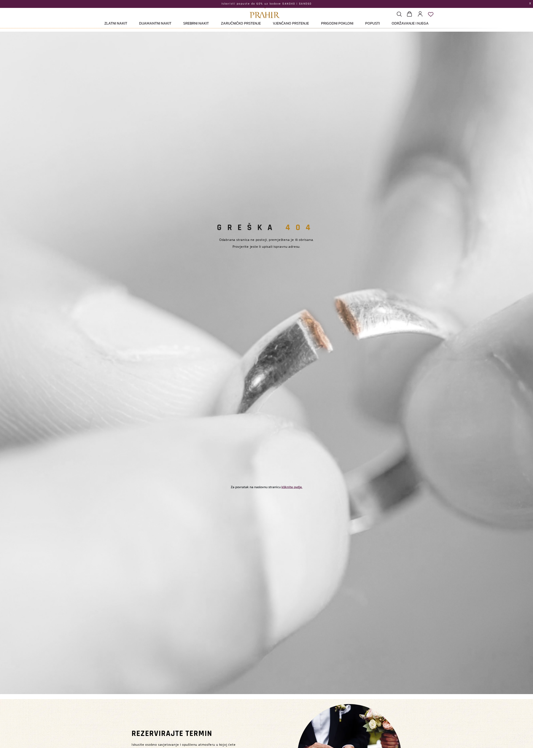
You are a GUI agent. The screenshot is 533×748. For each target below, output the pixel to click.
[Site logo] (265, 9)
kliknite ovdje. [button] (292, 486)
